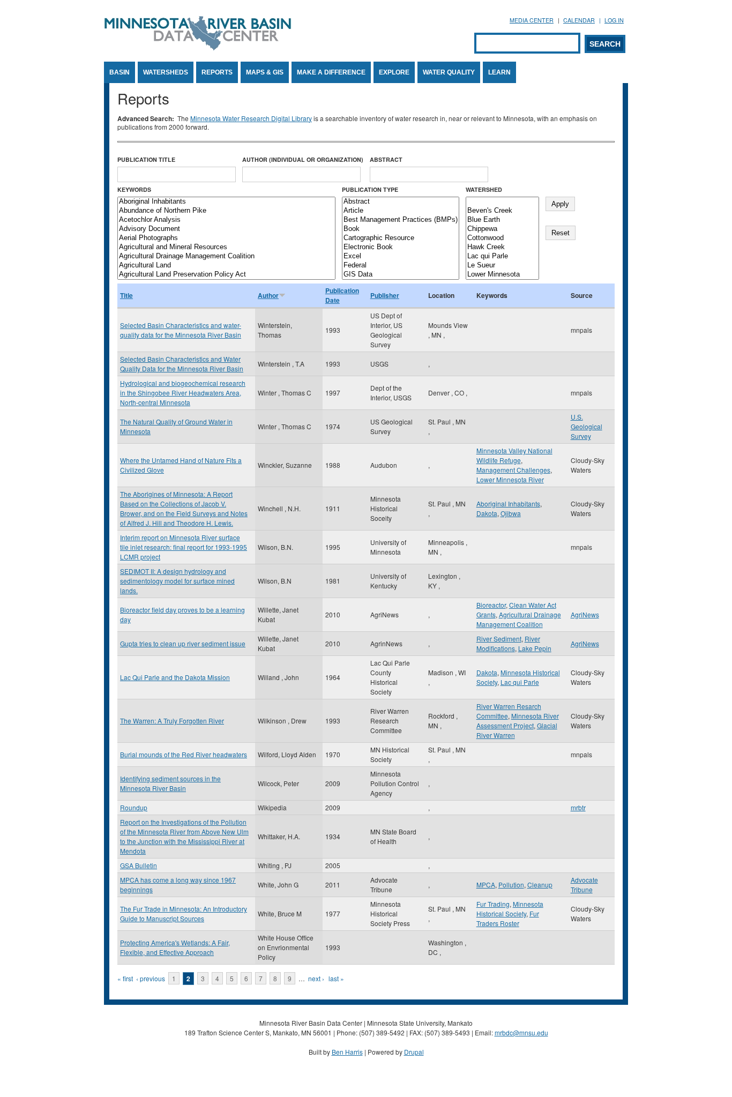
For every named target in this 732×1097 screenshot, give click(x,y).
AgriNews (585, 614)
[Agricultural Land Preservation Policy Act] (226, 274)
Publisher (384, 295)
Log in (614, 20)
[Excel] (400, 256)
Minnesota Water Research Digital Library (251, 118)
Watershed (484, 189)
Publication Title (146, 159)
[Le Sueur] (502, 265)
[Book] (400, 229)
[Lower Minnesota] (502, 274)
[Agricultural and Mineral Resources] (226, 247)
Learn (499, 72)
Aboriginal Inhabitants (508, 503)
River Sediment (498, 638)
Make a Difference (331, 72)
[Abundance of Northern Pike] (226, 210)
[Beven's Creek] (502, 210)
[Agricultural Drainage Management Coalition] (226, 256)
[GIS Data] (400, 274)
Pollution (511, 884)
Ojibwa (511, 513)
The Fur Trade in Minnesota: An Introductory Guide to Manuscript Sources (183, 913)
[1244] (502, 201)
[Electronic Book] (400, 247)
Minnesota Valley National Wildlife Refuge (514, 455)
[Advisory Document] (226, 229)
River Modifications (508, 643)
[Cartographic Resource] (400, 238)
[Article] (400, 210)
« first (125, 978)
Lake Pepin (534, 648)
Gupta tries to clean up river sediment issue (182, 643)
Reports (217, 72)
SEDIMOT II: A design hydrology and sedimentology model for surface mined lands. (177, 580)
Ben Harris (347, 1051)
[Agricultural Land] (226, 265)
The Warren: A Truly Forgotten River (172, 720)
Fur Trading (493, 903)
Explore (394, 72)
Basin (119, 72)
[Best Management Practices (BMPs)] (400, 220)
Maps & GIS (264, 72)
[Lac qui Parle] (502, 256)
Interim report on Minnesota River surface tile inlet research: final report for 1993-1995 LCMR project (183, 547)
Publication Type (370, 189)
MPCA (485, 884)
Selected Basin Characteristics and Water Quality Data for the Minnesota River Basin (181, 363)
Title (126, 295)
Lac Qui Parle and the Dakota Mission (175, 677)
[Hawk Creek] (502, 247)
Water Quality (449, 72)
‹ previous (150, 978)
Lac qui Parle (520, 681)
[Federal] (400, 265)
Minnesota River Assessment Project (517, 720)
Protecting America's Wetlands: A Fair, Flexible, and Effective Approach (175, 947)
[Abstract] (400, 201)
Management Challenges (513, 469)
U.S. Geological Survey (586, 426)
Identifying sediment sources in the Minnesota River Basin (170, 783)
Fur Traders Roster (507, 918)
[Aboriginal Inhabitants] (226, 201)
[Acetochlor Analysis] (226, 220)
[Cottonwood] (502, 238)
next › (316, 978)
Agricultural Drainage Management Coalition (518, 619)
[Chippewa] (502, 229)
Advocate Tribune (584, 884)
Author (268, 295)
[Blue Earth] (502, 220)
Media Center (532, 20)
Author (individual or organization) (302, 159)
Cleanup (539, 884)
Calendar (579, 20)
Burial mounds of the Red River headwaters (183, 754)
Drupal (414, 1051)
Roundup (133, 807)
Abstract (386, 159)
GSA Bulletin (138, 865)
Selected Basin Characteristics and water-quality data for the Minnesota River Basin (180, 329)
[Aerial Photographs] (226, 238)
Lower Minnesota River (510, 479)
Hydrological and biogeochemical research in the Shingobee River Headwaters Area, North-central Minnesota (182, 392)
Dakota (486, 513)
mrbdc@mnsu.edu (521, 1032)
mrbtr (578, 807)
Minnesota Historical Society (509, 908)
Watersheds (165, 72)
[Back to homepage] (198, 47)
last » (336, 978)
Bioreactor (491, 604)
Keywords (134, 189)
